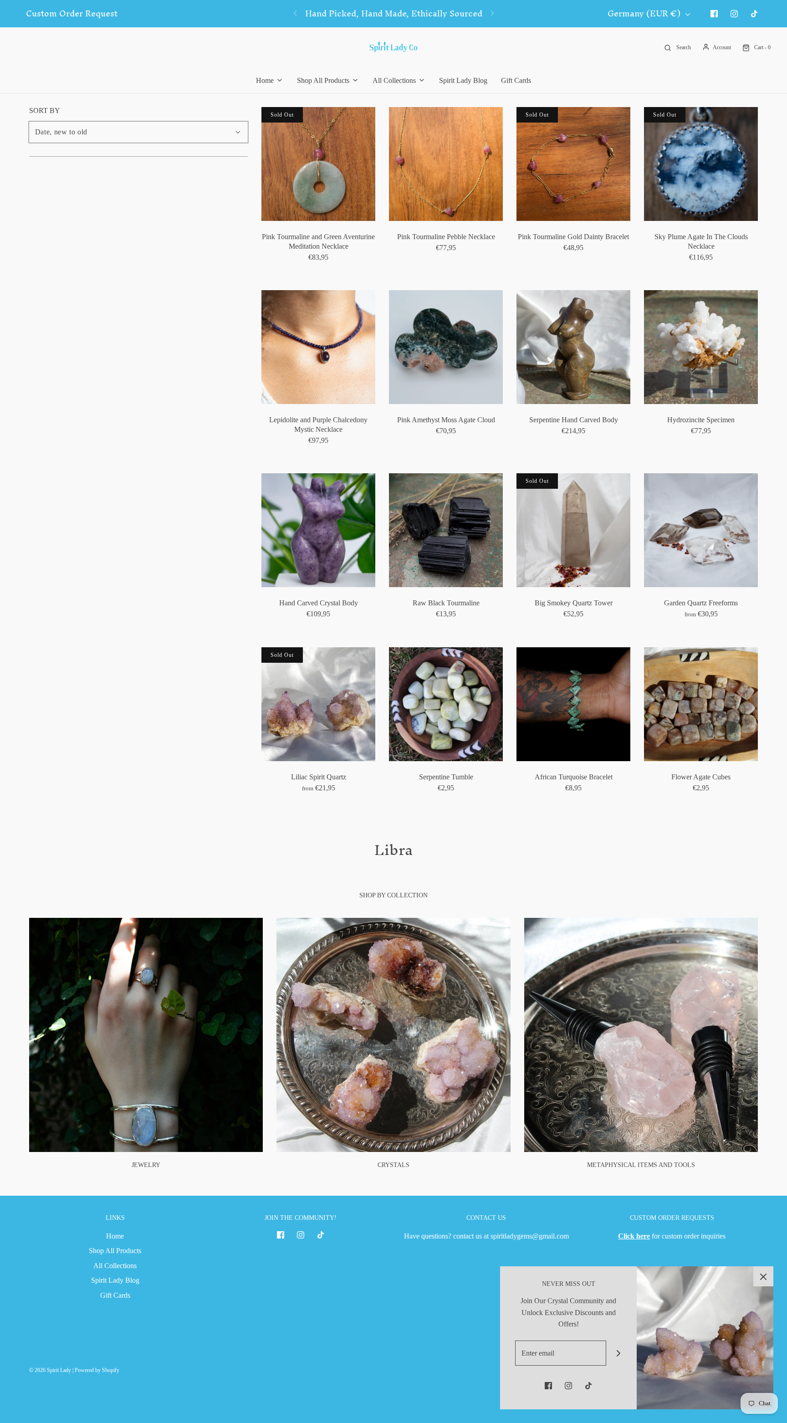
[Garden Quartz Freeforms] (701, 530)
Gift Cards (516, 80)
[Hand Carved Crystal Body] (318, 530)
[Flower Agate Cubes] (701, 704)
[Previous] (295, 14)
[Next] (492, 14)
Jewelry (146, 1165)
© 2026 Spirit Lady (50, 1370)
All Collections (115, 1265)
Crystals (393, 1165)
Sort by (44, 110)
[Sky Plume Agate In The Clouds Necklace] (701, 164)
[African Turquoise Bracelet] (573, 704)
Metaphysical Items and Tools (641, 1165)
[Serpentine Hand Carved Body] (573, 347)
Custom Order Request (72, 14)
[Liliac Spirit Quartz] (318, 704)
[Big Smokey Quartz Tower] (573, 530)
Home (115, 1236)
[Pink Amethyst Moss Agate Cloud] (446, 347)
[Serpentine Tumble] (446, 704)
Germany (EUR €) (645, 13)
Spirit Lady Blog (463, 80)
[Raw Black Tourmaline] (446, 530)
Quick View (318, 203)
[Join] (618, 1353)
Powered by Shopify (97, 1370)
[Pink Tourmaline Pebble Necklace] (446, 164)
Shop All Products (115, 1250)
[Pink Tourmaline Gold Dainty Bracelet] (573, 164)
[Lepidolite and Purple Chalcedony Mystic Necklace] (318, 347)
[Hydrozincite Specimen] (701, 347)
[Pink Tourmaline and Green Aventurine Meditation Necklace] (318, 164)
